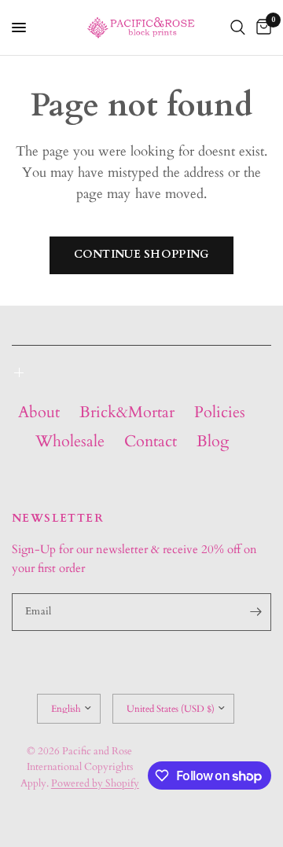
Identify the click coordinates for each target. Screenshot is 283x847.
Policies (219, 412)
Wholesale (70, 441)
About (39, 412)
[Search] (238, 27)
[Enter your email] (255, 612)
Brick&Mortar (127, 412)
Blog (213, 441)
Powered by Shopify (95, 783)
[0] (261, 27)
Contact (150, 441)
